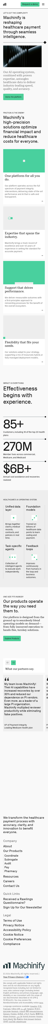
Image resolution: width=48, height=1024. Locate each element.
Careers (8, 881)
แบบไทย (12, 1022)
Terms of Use (12, 920)
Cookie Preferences (17, 939)
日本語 (20, 1014)
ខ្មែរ (15, 1019)
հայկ (32, 1014)
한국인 (37, 1009)
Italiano (6, 1014)
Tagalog (30, 1009)
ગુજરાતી (22, 1011)
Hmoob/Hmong (36, 1011)
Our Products (12, 851)
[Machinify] (24, 966)
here (41, 1003)
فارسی (19, 1016)
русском (7, 1011)
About (7, 846)
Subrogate (11, 859)
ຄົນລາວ (20, 1019)
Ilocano (39, 1016)
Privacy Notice (13, 925)
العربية (23, 1009)
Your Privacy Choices (13, 977)
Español (33, 1006)
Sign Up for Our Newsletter (22, 907)
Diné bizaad (29, 1019)
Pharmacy (10, 871)
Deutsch (14, 1011)
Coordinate (11, 855)
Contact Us (11, 886)
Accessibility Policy (17, 930)
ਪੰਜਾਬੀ (5, 1022)
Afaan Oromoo (9, 1016)
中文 (40, 1006)
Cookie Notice (13, 934)
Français (7, 1009)
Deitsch (38, 1019)
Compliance (11, 944)
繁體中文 (39, 1014)
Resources (11, 876)
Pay (6, 867)
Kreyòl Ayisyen (29, 1016)
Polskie (14, 1014)
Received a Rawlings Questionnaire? (18, 901)
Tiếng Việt (15, 1009)
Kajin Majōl (8, 1019)
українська (21, 1022)
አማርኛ (26, 1014)
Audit (7, 863)
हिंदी (27, 1011)
